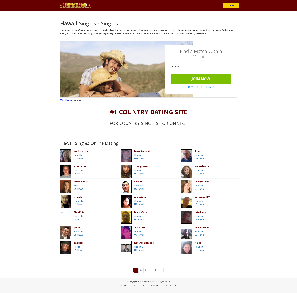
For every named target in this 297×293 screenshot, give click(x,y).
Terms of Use (155, 285)
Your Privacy (170, 285)
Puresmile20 (81, 182)
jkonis (198, 151)
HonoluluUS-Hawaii (139, 157)
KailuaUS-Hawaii (79, 248)
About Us (125, 285)
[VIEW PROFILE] (65, 212)
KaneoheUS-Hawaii (79, 157)
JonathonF (80, 167)
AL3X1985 (140, 228)
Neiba (198, 243)
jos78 (77, 228)
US (61, 100)
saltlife (138, 182)
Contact (136, 285)
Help (145, 285)
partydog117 (202, 197)
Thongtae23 (141, 167)
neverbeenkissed (144, 243)
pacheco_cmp (81, 151)
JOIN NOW (201, 79)
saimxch (78, 243)
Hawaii (68, 100)
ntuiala (78, 197)
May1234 (79, 212)
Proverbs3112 (203, 167)
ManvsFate (140, 212)
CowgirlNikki (202, 182)
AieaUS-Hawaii (79, 187)
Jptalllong (200, 212)
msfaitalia (140, 197)
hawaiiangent (142, 151)
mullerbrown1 (203, 228)
